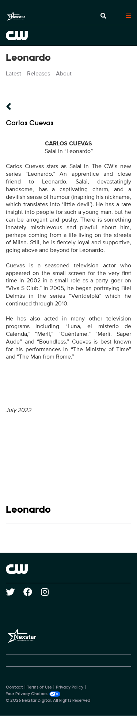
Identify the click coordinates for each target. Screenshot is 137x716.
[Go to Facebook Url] (32, 591)
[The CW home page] (68, 569)
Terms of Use (39, 687)
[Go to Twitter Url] (14, 591)
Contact (14, 687)
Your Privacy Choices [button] (26, 694)
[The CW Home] (68, 35)
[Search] (103, 16)
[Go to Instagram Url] (49, 591)
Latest (13, 73)
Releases (38, 73)
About (64, 73)
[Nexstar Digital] (16, 16)
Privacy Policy (69, 687)
